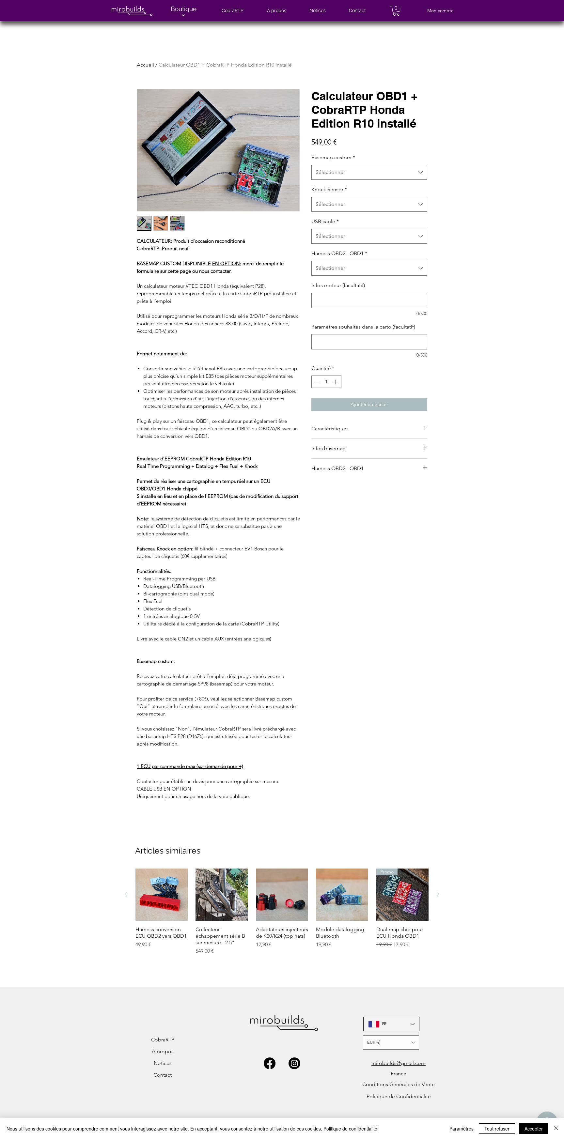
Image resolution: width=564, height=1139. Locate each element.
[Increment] (336, 382)
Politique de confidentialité (350, 1128)
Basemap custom (333, 157)
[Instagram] (294, 1063)
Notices (163, 1063)
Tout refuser (496, 1128)
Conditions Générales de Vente (398, 1084)
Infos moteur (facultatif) (338, 285)
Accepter (534, 1128)
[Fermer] (556, 1128)
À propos (163, 1051)
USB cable (325, 221)
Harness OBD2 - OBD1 (339, 253)
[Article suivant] (438, 894)
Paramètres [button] (461, 1128)
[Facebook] (269, 1063)
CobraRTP (162, 1040)
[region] (182, 12)
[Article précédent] (126, 894)
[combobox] (369, 172)
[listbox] (391, 1042)
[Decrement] (316, 382)
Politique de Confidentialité (399, 1096)
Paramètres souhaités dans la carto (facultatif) (363, 327)
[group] (282, 915)
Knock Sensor (329, 189)
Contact (162, 1075)
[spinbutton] (326, 382)
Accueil (145, 65)
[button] (396, 11)
